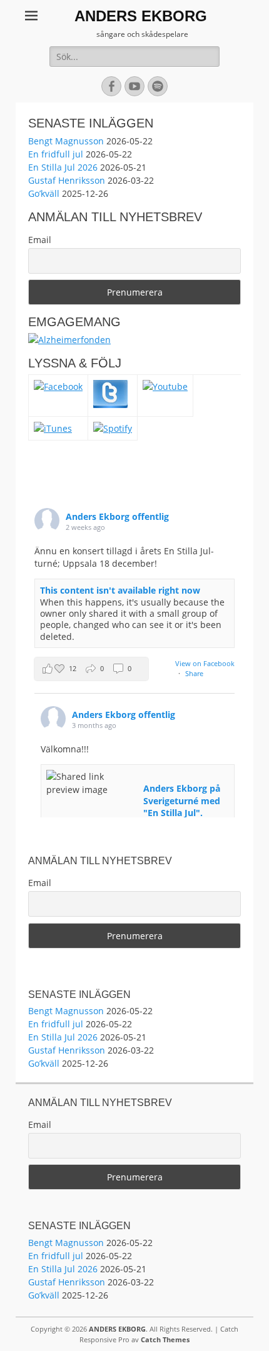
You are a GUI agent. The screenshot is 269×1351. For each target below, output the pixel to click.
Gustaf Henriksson (66, 180)
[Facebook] (58, 386)
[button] (91, 668)
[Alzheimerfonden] (69, 340)
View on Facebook (205, 663)
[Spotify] (112, 428)
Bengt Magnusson (66, 141)
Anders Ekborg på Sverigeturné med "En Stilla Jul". (181, 800)
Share (194, 673)
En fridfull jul (55, 154)
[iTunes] (53, 428)
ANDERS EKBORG (140, 15)
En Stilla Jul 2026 (63, 167)
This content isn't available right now (120, 590)
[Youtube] (165, 386)
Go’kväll (43, 193)
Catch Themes (165, 1339)
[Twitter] (110, 405)
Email (39, 240)
